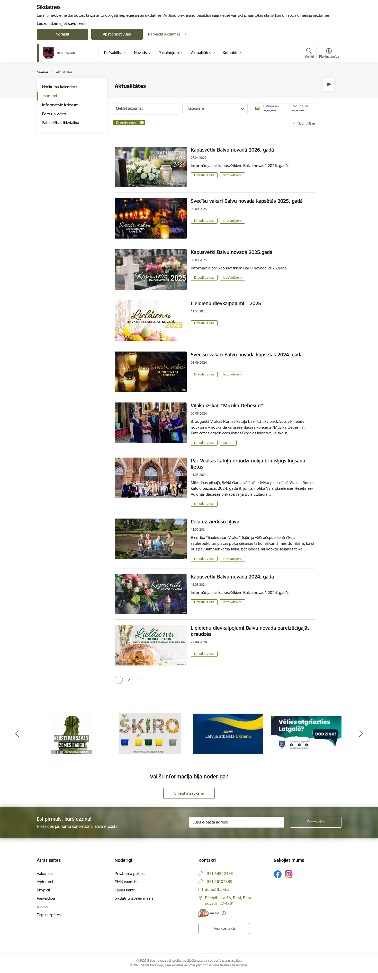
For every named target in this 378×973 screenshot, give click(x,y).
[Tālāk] (361, 733)
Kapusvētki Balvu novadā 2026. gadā (232, 150)
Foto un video (54, 113)
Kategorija (195, 108)
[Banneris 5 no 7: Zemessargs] (71, 733)
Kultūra (228, 443)
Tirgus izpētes (49, 914)
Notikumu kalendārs (59, 86)
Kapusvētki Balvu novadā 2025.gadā (231, 252)
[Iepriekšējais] (17, 733)
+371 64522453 (219, 873)
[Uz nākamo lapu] (138, 680)
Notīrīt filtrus (307, 123)
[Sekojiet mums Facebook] (278, 874)
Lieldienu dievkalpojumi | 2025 (226, 303)
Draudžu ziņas (204, 175)
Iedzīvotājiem (232, 175)
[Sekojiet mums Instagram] (289, 874)
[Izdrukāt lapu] (328, 84)
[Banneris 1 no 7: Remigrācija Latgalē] (306, 733)
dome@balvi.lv (217, 889)
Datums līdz (300, 106)
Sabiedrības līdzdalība (60, 122)
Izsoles (42, 906)
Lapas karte (125, 890)
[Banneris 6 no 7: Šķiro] (150, 733)
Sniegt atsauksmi (189, 793)
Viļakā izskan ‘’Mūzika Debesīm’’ (227, 405)
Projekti (43, 890)
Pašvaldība (46, 898)
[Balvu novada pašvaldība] (59, 53)
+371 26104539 (218, 881)
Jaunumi (49, 95)
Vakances (45, 873)
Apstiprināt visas (117, 34)
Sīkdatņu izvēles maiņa (134, 898)
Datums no (271, 106)
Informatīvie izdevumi (60, 104)
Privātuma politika (130, 873)
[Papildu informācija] (224, 913)
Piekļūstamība (127, 881)
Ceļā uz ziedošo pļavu (215, 522)
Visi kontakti (224, 928)
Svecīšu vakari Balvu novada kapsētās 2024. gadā (247, 355)
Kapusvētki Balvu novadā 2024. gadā (232, 577)
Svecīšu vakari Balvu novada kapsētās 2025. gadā (247, 201)
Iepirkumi (45, 881)
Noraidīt (62, 34)
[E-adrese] (209, 913)
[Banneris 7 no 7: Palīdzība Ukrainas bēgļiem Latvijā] (228, 733)
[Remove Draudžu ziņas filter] (142, 122)
